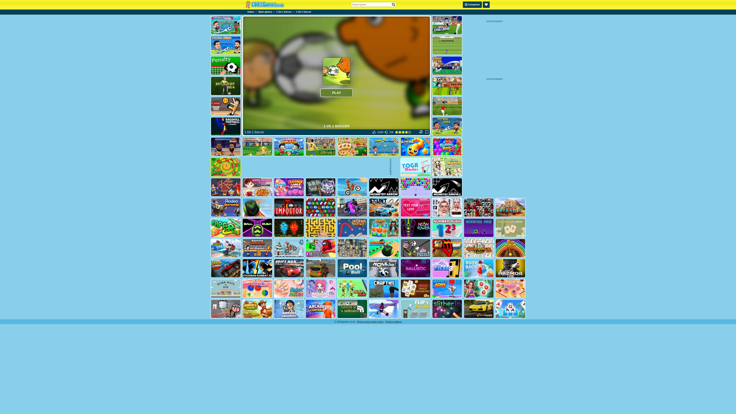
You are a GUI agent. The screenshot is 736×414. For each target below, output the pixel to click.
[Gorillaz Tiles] (478, 207)
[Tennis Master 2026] (384, 146)
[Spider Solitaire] (352, 309)
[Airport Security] (289, 309)
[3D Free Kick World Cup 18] (257, 146)
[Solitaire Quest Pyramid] (510, 207)
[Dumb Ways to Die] (225, 288)
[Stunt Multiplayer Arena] (384, 207)
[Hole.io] (384, 268)
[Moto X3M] (352, 187)
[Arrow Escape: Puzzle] (320, 227)
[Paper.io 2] (225, 227)
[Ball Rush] (257, 227)
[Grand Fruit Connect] (352, 146)
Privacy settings (393, 321)
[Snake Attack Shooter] (225, 167)
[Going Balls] (257, 207)
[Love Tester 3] (415, 207)
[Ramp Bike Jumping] (225, 248)
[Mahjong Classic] (510, 227)
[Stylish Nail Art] (289, 288)
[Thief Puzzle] (415, 248)
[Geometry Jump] (478, 227)
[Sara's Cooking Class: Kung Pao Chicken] (257, 187)
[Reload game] (421, 132)
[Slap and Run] (352, 288)
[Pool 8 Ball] (352, 268)
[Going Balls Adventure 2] (384, 248)
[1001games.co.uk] (264, 5)
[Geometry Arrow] (384, 187)
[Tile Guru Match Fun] (478, 288)
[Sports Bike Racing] (352, 207)
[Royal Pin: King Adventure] (225, 187)
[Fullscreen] (427, 132)
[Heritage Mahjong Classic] (415, 288)
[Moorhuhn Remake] (447, 248)
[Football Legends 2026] (447, 126)
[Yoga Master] (415, 167)
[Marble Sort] (447, 288)
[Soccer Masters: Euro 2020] (225, 25)
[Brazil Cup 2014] (225, 86)
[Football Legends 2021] (225, 45)
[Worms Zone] (352, 227)
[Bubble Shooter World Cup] (320, 207)
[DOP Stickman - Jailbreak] (225, 309)
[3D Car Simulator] (320, 268)
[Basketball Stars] (225, 146)
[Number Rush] (447, 227)
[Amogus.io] (320, 248)
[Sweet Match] (510, 288)
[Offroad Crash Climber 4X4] (225, 268)
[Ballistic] (415, 268)
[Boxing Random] (257, 248)
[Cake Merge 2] (257, 288)
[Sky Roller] (384, 309)
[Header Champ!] (447, 86)
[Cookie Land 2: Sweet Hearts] (289, 187)
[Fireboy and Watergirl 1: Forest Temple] (289, 227)
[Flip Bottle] (415, 309)
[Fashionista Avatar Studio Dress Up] (320, 288)
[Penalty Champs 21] (225, 65)
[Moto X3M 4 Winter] (289, 248)
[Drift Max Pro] (289, 268)
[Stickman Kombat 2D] (257, 268)
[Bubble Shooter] (415, 187)
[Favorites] (486, 5)
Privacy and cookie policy (370, 321)
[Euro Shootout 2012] (447, 45)
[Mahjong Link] (478, 248)
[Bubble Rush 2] (447, 146)
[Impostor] (289, 207)
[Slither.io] (447, 309)
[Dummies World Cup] (289, 146)
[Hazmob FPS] (510, 268)
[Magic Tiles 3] (447, 268)
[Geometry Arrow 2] (447, 187)
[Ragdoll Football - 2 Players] (225, 126)
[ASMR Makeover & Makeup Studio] (447, 207)
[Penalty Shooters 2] (447, 106)
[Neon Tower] (415, 227)
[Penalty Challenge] (447, 25)
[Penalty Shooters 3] (320, 146)
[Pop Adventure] (510, 248)
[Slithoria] (415, 146)
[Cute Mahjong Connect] (447, 167)
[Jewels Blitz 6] (384, 227)
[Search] (393, 4)
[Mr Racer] (478, 309)
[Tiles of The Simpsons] (352, 248)
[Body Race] (478, 268)
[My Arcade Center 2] (320, 309)
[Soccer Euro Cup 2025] (447, 65)
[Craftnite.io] (384, 288)
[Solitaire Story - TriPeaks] (510, 309)
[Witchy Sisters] (320, 187)
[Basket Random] (225, 106)
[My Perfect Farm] (257, 309)
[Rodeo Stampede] (225, 207)
